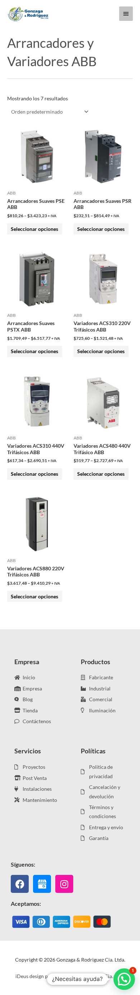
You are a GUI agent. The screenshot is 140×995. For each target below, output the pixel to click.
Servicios (27, 751)
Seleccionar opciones (34, 229)
